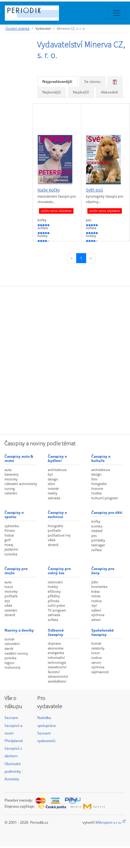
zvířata (96, 550)
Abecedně (109, 92)
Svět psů (94, 190)
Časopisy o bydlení (57, 458)
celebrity (98, 648)
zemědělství (57, 681)
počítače (54, 530)
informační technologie (57, 660)
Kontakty (12, 779)
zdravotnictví (58, 676)
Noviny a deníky (19, 630)
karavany (12, 474)
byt (50, 474)
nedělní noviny (16, 653)
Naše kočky (48, 190)
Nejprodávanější (57, 81)
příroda (53, 601)
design (53, 479)
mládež (96, 530)
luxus (9, 586)
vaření (96, 610)
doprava (54, 643)
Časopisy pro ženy (102, 570)
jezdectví (11, 549)
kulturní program (104, 498)
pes (94, 535)
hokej (9, 544)
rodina (96, 601)
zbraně (53, 544)
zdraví (96, 619)
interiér (53, 488)
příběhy (54, 596)
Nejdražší (81, 92)
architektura (57, 469)
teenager (98, 545)
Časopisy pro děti (106, 512)
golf (8, 540)
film (94, 479)
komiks (96, 526)
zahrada (54, 498)
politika (10, 658)
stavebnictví (57, 667)
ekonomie (55, 648)
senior (96, 662)
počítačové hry (59, 535)
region (10, 662)
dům (51, 483)
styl (7, 601)
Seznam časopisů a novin (13, 725)
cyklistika (12, 526)
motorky (11, 479)
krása (95, 591)
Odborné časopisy (56, 632)
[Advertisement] (65, 359)
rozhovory (13, 667)
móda (95, 596)
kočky (95, 521)
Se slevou (92, 81)
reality (52, 493)
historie (97, 488)
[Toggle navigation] (116, 13)
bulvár (10, 639)
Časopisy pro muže (16, 570)
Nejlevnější (51, 92)
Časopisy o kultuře (100, 458)
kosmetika (99, 586)
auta (8, 469)
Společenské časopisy (102, 632)
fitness (10, 530)
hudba (96, 493)
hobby (53, 586)
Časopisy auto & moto (19, 458)
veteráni (11, 493)
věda (51, 540)
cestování (55, 582)
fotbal (9, 535)
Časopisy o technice (57, 514)
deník (9, 648)
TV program (57, 610)
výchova (97, 614)
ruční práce (56, 605)
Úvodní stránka (17, 28)
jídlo (94, 582)
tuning (10, 488)
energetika (56, 652)
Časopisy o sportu (14, 514)
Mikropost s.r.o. (109, 822)
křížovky (54, 591)
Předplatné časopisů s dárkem (14, 748)
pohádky (98, 540)
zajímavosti (100, 672)
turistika (11, 554)
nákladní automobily (21, 483)
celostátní (12, 643)
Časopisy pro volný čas (59, 570)
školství (54, 672)
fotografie (99, 483)
